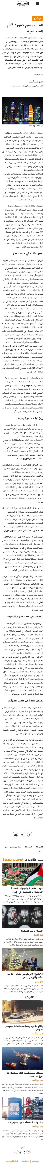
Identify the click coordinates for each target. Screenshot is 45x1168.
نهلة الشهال (38, 935)
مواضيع (37, 18)
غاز (6, 847)
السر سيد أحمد (36, 81)
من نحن (35, 1161)
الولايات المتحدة (13, 859)
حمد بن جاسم (15, 847)
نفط (40, 851)
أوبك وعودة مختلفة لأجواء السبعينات (25, 1122)
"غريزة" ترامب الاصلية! (32, 930)
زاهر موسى (39, 981)
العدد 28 (28, 847)
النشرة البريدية (12, 1161)
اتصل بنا (25, 1161)
